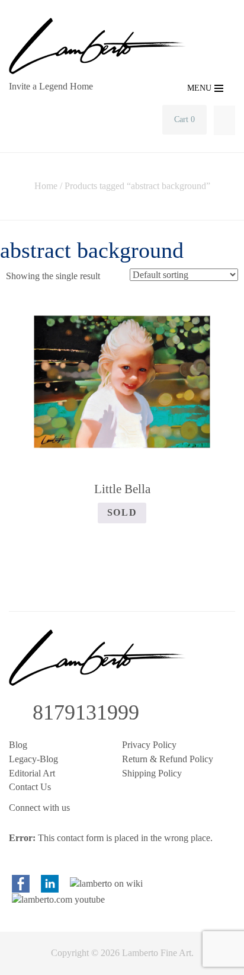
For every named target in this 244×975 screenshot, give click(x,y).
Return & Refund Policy (167, 759)
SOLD (122, 512)
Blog (18, 745)
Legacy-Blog (33, 759)
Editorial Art (32, 773)
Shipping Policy (152, 773)
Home (45, 186)
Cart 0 (184, 119)
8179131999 (86, 712)
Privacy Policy (149, 745)
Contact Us (30, 787)
